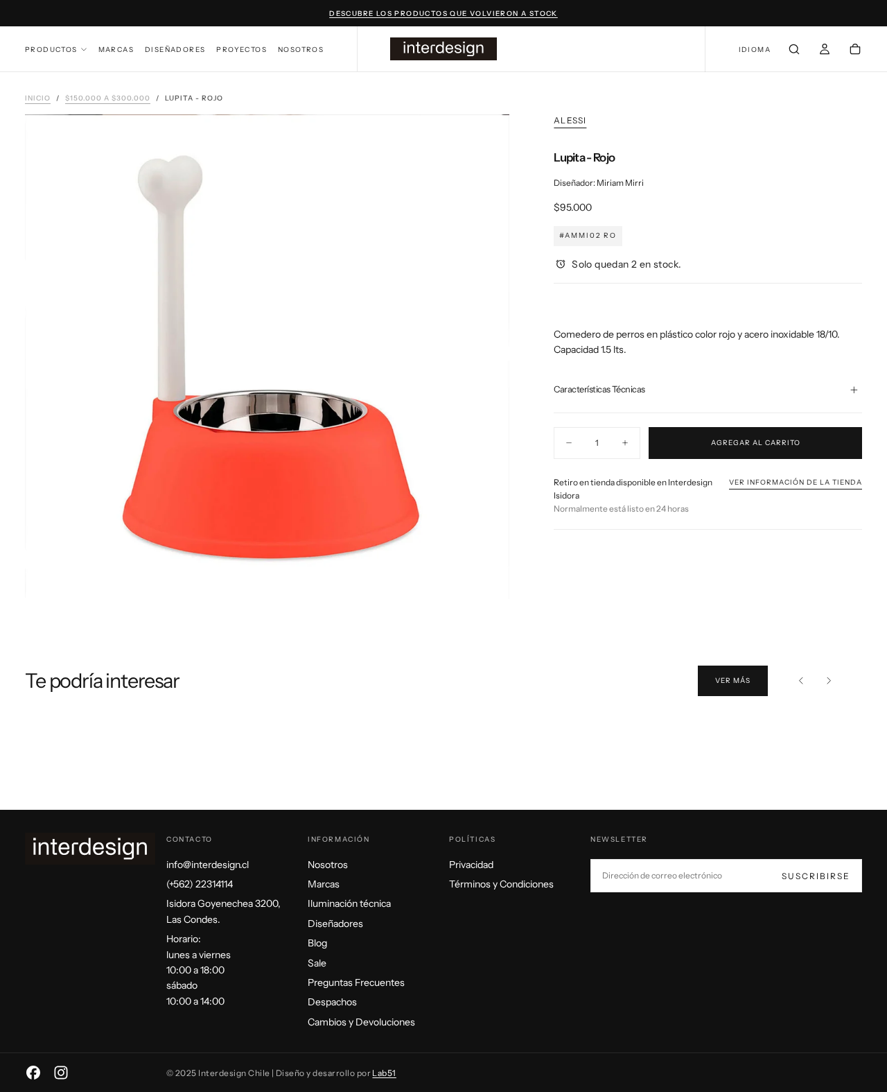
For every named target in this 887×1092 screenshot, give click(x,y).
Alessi (570, 120)
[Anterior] (801, 681)
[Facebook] (33, 1072)
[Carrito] (855, 50)
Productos (51, 49)
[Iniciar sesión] (825, 50)
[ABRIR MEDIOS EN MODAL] (487, 577)
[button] (755, 50)
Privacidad (471, 864)
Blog (317, 943)
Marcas (116, 49)
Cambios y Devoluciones (361, 1022)
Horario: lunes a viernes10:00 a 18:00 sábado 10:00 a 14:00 (198, 970)
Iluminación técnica (349, 903)
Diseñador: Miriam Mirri (599, 182)
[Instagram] (61, 1072)
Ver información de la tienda (795, 482)
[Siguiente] (828, 681)
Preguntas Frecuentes (356, 982)
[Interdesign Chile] (90, 848)
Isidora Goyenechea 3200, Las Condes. (223, 911)
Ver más (732, 680)
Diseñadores (175, 49)
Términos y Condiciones (501, 884)
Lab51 (384, 1073)
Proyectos (241, 49)
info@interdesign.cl (207, 864)
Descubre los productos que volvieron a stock (443, 13)
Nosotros (301, 49)
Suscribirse (816, 876)
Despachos (332, 1002)
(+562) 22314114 (199, 884)
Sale (317, 963)
